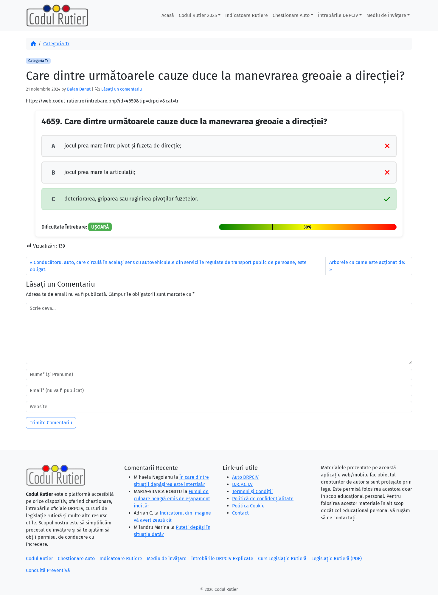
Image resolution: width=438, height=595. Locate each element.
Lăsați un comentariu (121, 89)
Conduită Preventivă (48, 570)
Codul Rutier (39, 558)
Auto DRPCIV (245, 477)
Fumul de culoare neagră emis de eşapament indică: (172, 499)
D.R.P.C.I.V (242, 484)
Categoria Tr (56, 43)
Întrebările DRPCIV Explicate (222, 558)
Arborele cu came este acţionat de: (367, 262)
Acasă (167, 15)
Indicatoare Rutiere (246, 15)
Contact (240, 513)
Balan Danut (79, 89)
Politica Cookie (248, 506)
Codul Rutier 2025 (198, 15)
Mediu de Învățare (386, 15)
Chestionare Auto (291, 15)
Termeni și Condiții (252, 491)
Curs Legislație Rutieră (282, 558)
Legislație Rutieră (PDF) (336, 558)
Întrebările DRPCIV (338, 15)
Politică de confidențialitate (262, 498)
